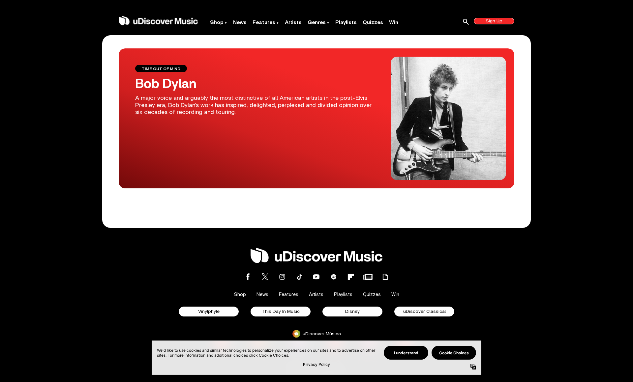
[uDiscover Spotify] (333, 276)
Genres (317, 22)
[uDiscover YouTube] (316, 276)
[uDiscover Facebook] (248, 276)
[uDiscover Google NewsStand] (368, 276)
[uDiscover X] (265, 276)
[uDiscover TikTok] (299, 276)
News (240, 22)
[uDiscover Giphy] (385, 276)
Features (264, 22)
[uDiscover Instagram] (282, 276)
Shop (217, 22)
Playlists (346, 22)
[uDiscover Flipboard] (350, 276)
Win (393, 22)
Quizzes (373, 22)
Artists (293, 22)
